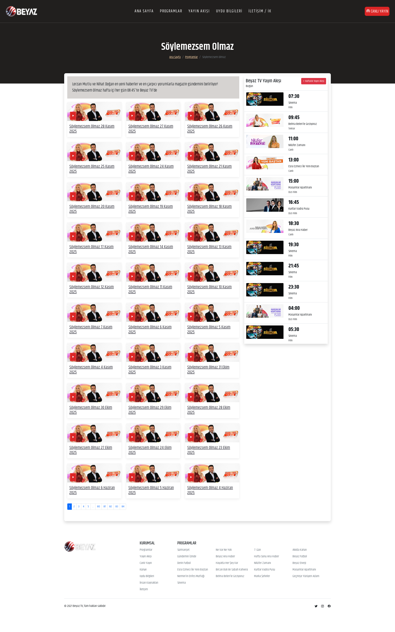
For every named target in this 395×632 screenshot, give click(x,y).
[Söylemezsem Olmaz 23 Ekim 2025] (212, 432)
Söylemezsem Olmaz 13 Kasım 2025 (209, 249)
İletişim (144, 589)
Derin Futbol (184, 563)
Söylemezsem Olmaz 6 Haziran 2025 (92, 490)
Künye (143, 569)
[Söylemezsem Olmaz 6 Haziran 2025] (94, 472)
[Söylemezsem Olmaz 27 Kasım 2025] (153, 111)
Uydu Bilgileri (147, 576)
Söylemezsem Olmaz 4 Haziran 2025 (210, 490)
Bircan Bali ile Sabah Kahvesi (232, 569)
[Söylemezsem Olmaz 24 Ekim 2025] (153, 432)
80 (98, 506)
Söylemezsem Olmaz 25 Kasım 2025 (91, 169)
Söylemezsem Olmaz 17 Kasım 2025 (91, 249)
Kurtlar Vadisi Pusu (264, 569)
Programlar (191, 57)
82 (110, 506)
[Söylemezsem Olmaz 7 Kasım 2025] (94, 312)
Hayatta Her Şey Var (227, 563)
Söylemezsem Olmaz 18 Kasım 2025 (209, 209)
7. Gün (257, 549)
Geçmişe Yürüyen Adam (306, 576)
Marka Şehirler (262, 576)
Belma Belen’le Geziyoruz (230, 576)
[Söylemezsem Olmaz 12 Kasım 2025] (94, 272)
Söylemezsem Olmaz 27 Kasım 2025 (150, 129)
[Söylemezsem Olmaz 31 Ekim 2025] (212, 352)
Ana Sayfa (175, 57)
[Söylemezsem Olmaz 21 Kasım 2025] (212, 151)
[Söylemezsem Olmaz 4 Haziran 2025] (212, 472)
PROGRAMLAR (171, 11)
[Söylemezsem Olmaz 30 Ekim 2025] (94, 392)
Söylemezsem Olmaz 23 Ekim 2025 (208, 450)
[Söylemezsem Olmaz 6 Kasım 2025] (153, 312)
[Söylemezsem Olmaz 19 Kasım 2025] (153, 191)
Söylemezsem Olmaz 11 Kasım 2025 (150, 289)
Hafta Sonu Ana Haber (266, 556)
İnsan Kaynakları (149, 582)
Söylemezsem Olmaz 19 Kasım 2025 (150, 209)
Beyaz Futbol (300, 556)
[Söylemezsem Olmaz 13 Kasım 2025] (212, 232)
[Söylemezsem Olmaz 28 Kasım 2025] (94, 111)
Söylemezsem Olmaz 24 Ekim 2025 (150, 450)
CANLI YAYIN (379, 11)
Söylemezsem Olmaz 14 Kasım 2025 (150, 249)
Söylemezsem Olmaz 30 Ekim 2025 (90, 410)
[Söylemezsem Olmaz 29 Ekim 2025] (153, 392)
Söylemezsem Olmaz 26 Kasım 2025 (209, 129)
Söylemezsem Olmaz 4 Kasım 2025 (91, 369)
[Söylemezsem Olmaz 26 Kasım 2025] (212, 111)
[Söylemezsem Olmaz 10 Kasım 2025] (212, 272)
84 (123, 506)
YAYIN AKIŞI (199, 11)
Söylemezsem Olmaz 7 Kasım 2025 (90, 329)
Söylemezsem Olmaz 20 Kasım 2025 (91, 209)
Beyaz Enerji (299, 563)
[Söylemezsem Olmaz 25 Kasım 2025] (94, 151)
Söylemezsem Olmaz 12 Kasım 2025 (91, 289)
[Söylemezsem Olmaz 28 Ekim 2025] (212, 392)
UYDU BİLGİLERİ (229, 11)
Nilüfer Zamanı (262, 563)
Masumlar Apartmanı (304, 569)
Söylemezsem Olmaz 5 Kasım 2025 (208, 329)
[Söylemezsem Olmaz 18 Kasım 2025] (212, 191)
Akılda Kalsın (300, 549)
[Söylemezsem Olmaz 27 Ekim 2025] (94, 432)
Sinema (181, 582)
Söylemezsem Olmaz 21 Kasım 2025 (209, 169)
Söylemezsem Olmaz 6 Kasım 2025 (150, 329)
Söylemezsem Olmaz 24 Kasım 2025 (151, 169)
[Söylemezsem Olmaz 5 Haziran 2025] (153, 472)
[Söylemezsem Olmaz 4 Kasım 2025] (94, 352)
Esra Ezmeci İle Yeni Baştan (192, 569)
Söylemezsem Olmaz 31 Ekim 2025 (208, 369)
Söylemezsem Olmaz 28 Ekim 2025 (208, 410)
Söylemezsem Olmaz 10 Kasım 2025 (209, 289)
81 (104, 506)
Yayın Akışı (146, 556)
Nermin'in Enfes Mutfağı (190, 576)
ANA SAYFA (144, 11)
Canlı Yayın (146, 563)
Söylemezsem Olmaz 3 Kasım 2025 (149, 369)
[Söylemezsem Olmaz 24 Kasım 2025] (153, 151)
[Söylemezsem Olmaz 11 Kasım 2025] (153, 272)
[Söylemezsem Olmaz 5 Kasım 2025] (212, 312)
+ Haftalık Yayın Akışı (313, 81)
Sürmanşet (183, 549)
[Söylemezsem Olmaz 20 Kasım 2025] (94, 191)
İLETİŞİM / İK (260, 11)
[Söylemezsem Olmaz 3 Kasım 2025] (153, 352)
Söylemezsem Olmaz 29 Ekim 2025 (149, 410)
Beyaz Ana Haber (225, 556)
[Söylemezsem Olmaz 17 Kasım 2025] (94, 232)
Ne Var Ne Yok (224, 549)
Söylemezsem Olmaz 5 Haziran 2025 (151, 490)
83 (116, 506)
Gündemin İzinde (186, 556)
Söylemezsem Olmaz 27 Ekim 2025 (90, 450)
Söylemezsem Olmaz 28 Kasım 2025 (91, 129)
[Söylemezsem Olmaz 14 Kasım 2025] (153, 232)
